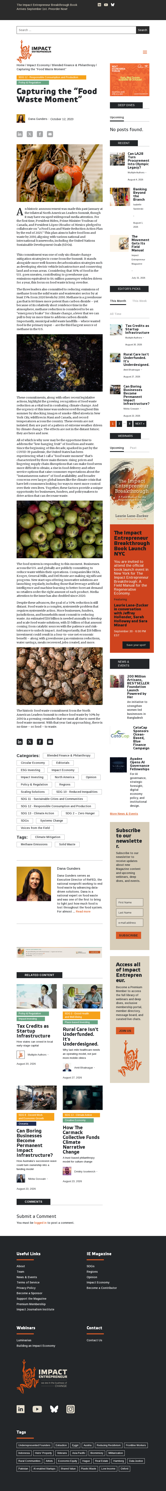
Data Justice (136, 1461)
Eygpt (75, 1445)
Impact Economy (63, 770)
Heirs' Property (43, 1453)
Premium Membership (31, 1304)
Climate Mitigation (47, 837)
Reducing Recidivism (109, 1445)
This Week (139, 301)
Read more (83, 911)
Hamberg (118, 1461)
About (21, 1266)
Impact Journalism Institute (35, 1309)
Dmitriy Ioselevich (84, 1171)
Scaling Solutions (33, 791)
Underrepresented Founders (34, 1445)
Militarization (116, 1453)
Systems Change (51, 820)
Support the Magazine (31, 1298)
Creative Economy (75, 1120)
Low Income (108, 1468)
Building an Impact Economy (36, 1345)
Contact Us (94, 1340)
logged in (40, 1222)
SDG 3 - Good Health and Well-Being (77, 1015)
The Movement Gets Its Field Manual (140, 243)
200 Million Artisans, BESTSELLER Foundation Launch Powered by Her (138, 687)
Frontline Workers (136, 1445)
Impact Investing (32, 777)
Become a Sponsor (29, 1293)
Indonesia (24, 1453)
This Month (118, 301)
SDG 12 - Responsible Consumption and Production (48, 77)
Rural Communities (29, 1461)
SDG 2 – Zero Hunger (80, 813)
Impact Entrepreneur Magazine (138, 259)
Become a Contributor (102, 1288)
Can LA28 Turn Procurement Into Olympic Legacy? (138, 160)
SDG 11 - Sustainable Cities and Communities (52, 798)
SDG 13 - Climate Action (37, 813)
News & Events (27, 1277)
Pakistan (23, 1468)
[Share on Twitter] (30, 134)
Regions (64, 784)
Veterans (62, 1453)
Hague (86, 1461)
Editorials (62, 762)
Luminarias (24, 1340)
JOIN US (125, 1030)
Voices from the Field (35, 828)
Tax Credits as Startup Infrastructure (33, 1031)
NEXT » (139, 423)
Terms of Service (28, 1282)
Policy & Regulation (30, 82)
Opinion (91, 777)
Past (133, 447)
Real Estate (101, 1461)
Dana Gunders (37, 119)
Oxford (124, 1468)
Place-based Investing (77, 1022)
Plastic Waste (88, 1468)
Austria (88, 1445)
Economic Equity (67, 1461)
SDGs (25, 820)
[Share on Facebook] (40, 134)
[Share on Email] (50, 134)
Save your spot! (136, 644)
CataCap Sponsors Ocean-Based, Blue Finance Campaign (141, 738)
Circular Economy (33, 762)
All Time (115, 314)
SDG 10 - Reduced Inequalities (77, 791)
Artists (49, 1461)
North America (64, 777)
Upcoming (117, 117)
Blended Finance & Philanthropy (68, 755)
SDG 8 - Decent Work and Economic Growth (31, 1117)
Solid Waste (67, 844)
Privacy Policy (26, 1288)
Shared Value (68, 1468)
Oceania (23, 1123)
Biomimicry (96, 1453)
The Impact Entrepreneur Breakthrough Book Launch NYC (132, 544)
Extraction (61, 1445)
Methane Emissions (34, 844)
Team (20, 1271)
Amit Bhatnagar (83, 1067)
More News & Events (124, 813)
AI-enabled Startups (44, 1468)
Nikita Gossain (37, 1178)
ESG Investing (30, 770)
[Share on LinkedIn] (20, 134)
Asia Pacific (78, 1453)
